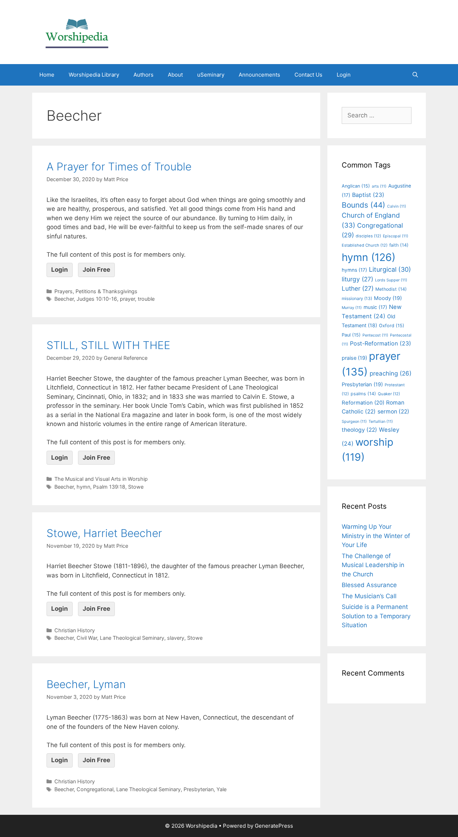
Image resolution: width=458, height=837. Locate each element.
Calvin (396, 206)
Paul (351, 335)
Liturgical (390, 269)
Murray (352, 307)
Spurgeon (354, 421)
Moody (388, 298)
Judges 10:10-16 (97, 299)
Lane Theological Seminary (132, 638)
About (175, 74)
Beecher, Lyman (86, 684)
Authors (143, 74)
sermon (393, 411)
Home (46, 74)
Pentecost (375, 335)
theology (359, 429)
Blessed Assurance (369, 585)
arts (379, 186)
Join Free (96, 269)
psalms (363, 393)
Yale (221, 789)
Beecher (64, 299)
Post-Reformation (380, 343)
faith (399, 245)
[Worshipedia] (77, 31)
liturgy (357, 279)
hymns (354, 270)
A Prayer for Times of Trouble (119, 166)
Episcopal (395, 236)
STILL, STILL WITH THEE (108, 345)
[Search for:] (376, 115)
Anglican (356, 186)
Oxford (391, 325)
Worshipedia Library (94, 74)
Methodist (391, 289)
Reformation (363, 403)
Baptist (368, 194)
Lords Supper (391, 280)
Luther (358, 288)
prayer (127, 299)
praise (354, 358)
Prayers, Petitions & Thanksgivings (95, 291)
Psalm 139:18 (109, 487)
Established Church (365, 245)
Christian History (74, 630)
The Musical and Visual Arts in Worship (101, 479)
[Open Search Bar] (415, 75)
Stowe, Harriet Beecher (104, 533)
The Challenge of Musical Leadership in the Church (373, 565)
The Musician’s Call (369, 596)
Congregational (95, 789)
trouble (146, 299)
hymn (83, 487)
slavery (175, 638)
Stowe (135, 487)
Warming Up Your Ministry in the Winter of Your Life (376, 535)
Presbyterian (199, 789)
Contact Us (308, 74)
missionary (357, 298)
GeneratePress (274, 825)
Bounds (363, 204)
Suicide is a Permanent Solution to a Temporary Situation (376, 616)
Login (344, 74)
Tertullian (381, 421)
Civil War (87, 638)
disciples (368, 235)
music (375, 307)
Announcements (259, 74)
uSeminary (210, 74)
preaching (390, 373)
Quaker (389, 393)
